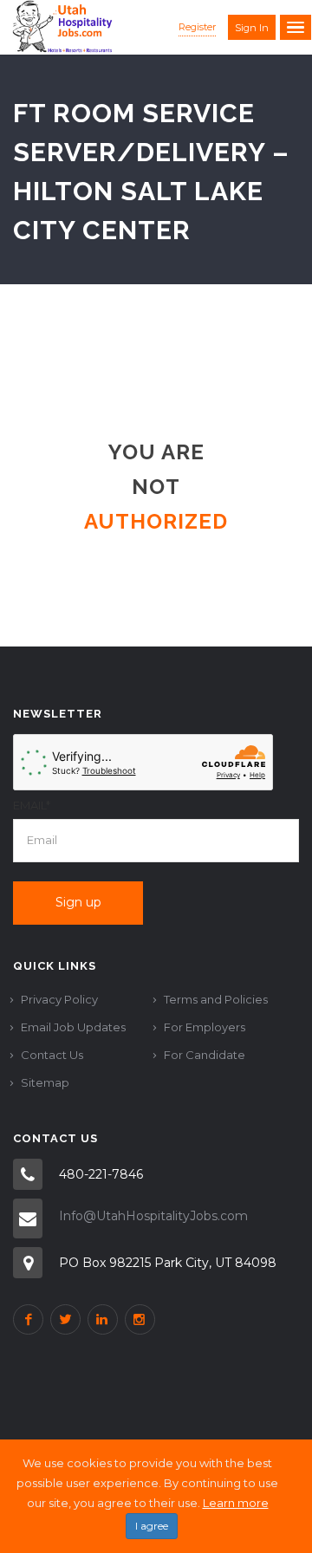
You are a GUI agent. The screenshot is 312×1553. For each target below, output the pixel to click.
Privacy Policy (59, 999)
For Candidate (204, 1055)
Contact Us (52, 1055)
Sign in (252, 28)
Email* (31, 805)
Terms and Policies (216, 999)
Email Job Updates (73, 1027)
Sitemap (45, 1082)
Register (197, 27)
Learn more (236, 1503)
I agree (151, 1525)
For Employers (204, 1027)
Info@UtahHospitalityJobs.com (153, 1216)
